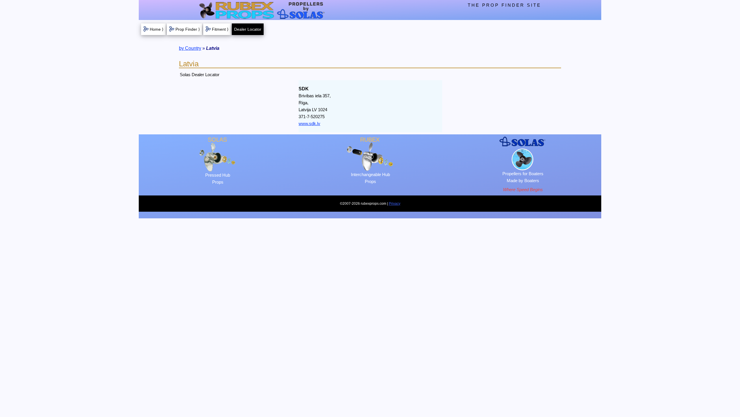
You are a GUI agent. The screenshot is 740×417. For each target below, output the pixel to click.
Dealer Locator (247, 29)
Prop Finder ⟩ (187, 29)
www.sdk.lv (309, 123)
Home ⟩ (156, 29)
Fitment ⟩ (220, 29)
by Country (190, 48)
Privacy (394, 204)
